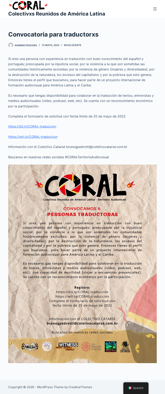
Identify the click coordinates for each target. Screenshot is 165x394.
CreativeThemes (80, 387)
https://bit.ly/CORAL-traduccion (32, 126)
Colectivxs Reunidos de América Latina (56, 14)
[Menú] (155, 9)
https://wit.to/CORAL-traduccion (33, 137)
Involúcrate (72, 45)
